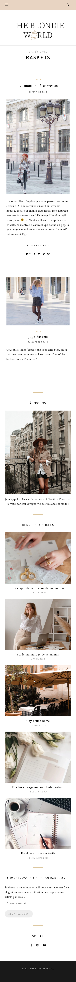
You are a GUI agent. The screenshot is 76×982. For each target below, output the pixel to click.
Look (38, 79)
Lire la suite (37, 246)
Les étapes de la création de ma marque (38, 588)
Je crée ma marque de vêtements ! (38, 654)
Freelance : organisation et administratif (38, 787)
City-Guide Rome (38, 721)
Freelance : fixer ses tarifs (38, 853)
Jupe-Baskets (38, 337)
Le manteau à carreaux (38, 86)
